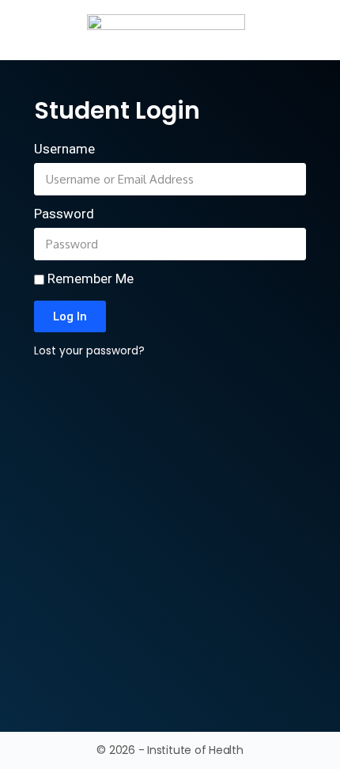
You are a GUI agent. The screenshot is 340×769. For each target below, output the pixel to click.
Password (64, 214)
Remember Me (89, 278)
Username (64, 149)
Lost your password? (89, 350)
